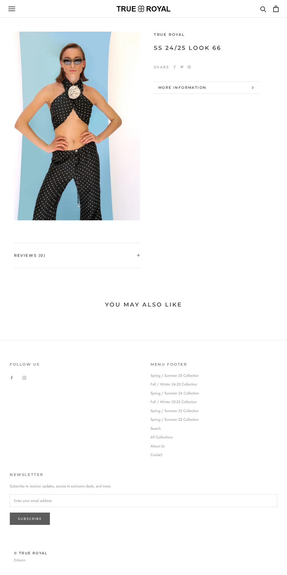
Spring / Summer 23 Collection (175, 410)
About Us (158, 446)
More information (182, 87)
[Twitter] (182, 67)
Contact (156, 454)
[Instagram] (24, 377)
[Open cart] (276, 9)
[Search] (263, 9)
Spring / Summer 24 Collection (175, 393)
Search (156, 428)
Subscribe (30, 519)
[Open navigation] (11, 8)
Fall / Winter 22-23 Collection (174, 402)
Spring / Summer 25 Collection (175, 375)
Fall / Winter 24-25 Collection (174, 384)
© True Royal (31, 553)
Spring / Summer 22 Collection (175, 419)
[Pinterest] (189, 67)
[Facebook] (174, 67)
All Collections (162, 437)
